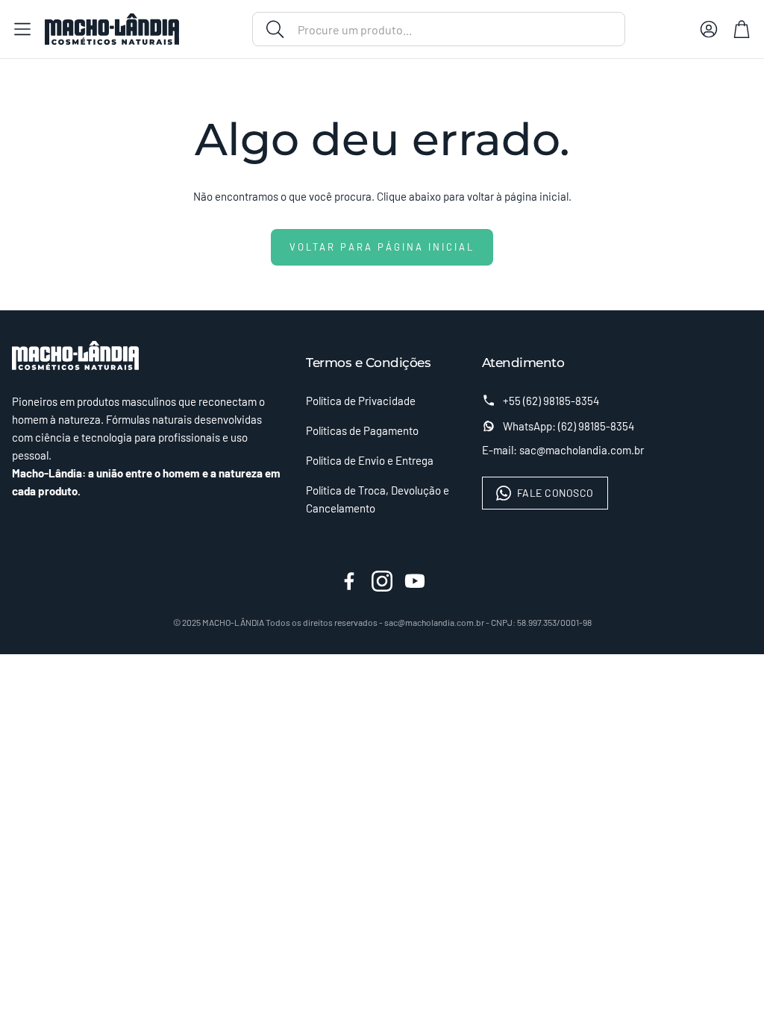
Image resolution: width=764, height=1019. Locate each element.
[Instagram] (382, 581)
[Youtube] (414, 581)
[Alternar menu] (22, 29)
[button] (438, 29)
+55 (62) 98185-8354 (551, 400)
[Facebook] (349, 581)
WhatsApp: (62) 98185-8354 (568, 426)
